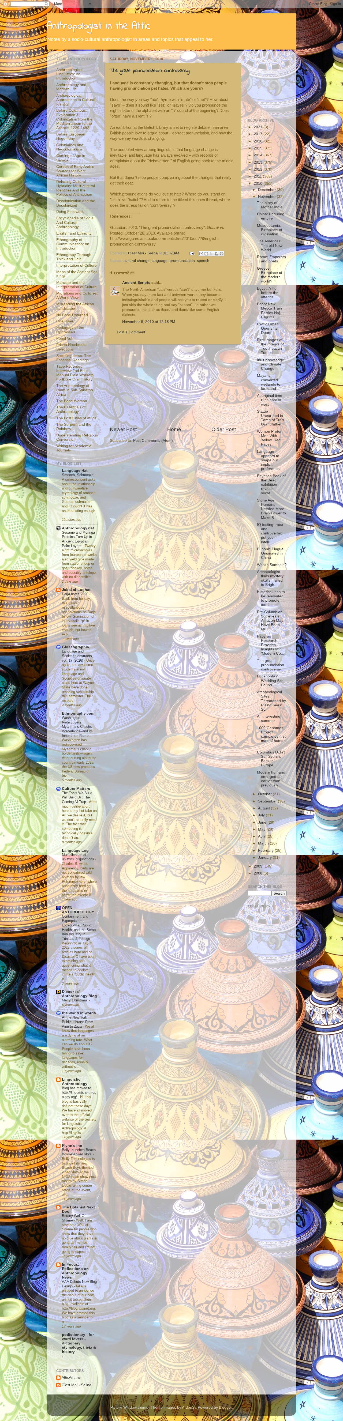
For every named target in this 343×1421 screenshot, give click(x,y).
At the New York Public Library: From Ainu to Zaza (77, 1021)
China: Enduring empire (270, 216)
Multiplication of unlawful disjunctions (78, 857)
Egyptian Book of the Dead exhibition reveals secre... (271, 484)
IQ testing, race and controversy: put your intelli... (270, 533)
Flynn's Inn (72, 1146)
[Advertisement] (173, 385)
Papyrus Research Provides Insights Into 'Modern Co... (270, 645)
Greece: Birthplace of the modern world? (269, 275)
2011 (258, 176)
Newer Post (123, 429)
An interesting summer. (268, 718)
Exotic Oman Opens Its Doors (268, 328)
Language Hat (75, 471)
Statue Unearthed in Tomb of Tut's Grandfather (270, 418)
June (262, 822)
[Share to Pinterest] (221, 253)
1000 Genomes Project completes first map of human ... (271, 736)
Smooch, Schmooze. (79, 475)
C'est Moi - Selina (76, 1385)
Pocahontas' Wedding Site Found (270, 680)
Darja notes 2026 (75, 594)
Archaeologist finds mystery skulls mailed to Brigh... (270, 578)
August (264, 808)
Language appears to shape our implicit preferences (269, 460)
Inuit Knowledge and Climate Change (270, 364)
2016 (258, 141)
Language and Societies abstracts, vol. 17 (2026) (77, 655)
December (267, 190)
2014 (258, 155)
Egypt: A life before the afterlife (267, 293)
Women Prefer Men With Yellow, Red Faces (269, 438)
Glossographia (75, 647)
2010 (258, 184)
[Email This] (201, 253)
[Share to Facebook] (216, 253)
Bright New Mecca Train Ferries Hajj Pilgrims (269, 310)
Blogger (225, 1407)
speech (203, 261)
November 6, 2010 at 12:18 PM (148, 322)
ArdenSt (189, 1407)
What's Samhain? (272, 565)
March (264, 843)
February (266, 851)
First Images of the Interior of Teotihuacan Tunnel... (270, 346)
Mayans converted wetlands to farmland (268, 382)
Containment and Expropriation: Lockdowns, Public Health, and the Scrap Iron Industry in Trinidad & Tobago (79, 927)
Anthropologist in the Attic (98, 26)
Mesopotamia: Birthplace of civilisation (269, 230)
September (268, 801)
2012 (258, 169)
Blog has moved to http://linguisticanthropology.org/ (79, 1092)
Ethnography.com (78, 713)
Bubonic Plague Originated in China (270, 553)
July (262, 815)
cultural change (137, 261)
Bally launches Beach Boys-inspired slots (79, 1152)
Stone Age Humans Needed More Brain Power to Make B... (271, 509)
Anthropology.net (78, 528)
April (262, 836)
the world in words (79, 1013)
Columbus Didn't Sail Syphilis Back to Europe (271, 758)
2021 (258, 127)
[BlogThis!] (206, 253)
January (265, 857)
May (262, 829)
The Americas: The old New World (269, 245)
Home (174, 429)
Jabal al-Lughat (76, 590)
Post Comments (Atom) (153, 441)
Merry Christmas (75, 1000)
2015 (258, 148)
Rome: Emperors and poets (271, 259)
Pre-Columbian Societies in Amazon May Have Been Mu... (270, 620)
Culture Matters (76, 789)
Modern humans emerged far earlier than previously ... (271, 778)
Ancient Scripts (136, 283)
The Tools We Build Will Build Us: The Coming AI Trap (77, 797)
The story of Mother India (269, 205)
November (267, 197)
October (265, 794)
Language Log (75, 851)
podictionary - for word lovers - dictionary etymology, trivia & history (79, 1343)
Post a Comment (131, 332)
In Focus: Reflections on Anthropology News (75, 1270)
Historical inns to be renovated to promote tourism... (271, 598)
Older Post (223, 429)
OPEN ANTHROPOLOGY (78, 910)
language (159, 261)
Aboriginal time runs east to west (269, 400)
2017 (258, 134)
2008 (258, 873)
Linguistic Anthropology (74, 1081)
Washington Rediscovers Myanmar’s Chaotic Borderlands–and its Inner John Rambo (77, 727)
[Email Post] (191, 253)
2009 (258, 866)
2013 (258, 162)
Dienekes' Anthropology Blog (79, 994)
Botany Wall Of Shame (73, 1218)
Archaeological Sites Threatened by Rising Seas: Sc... (271, 700)
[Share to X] (211, 253)
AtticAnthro (71, 1377)
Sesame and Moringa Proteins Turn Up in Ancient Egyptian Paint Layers (78, 539)
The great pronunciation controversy (149, 71)
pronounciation (182, 261)
